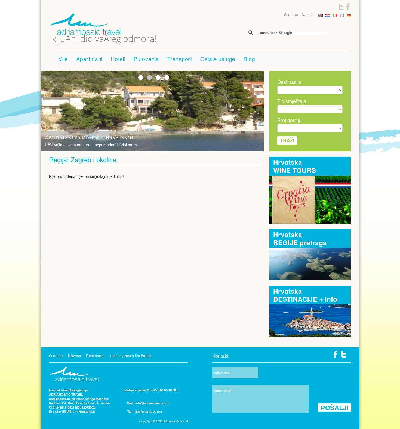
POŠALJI (334, 407)
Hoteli (118, 59)
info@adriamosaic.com (151, 403)
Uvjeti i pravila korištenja (131, 355)
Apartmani (89, 59)
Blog (249, 59)
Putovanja (146, 59)
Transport (179, 59)
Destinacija (289, 82)
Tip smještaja (291, 101)
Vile (63, 59)
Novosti (308, 14)
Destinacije (95, 355)
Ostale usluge (217, 59)
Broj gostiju (289, 120)
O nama (291, 14)
